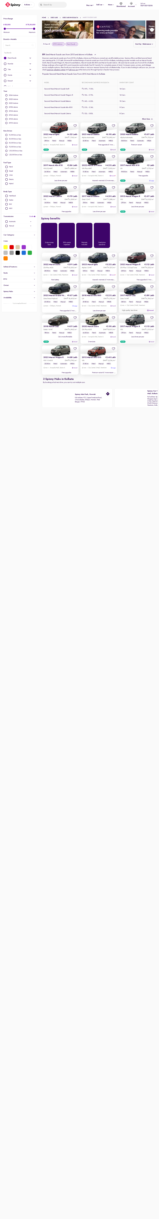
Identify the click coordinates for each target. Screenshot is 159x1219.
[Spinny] (13, 4)
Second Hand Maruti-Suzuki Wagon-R (58, 95)
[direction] (108, 394)
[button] (28, 5)
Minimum (6, 32)
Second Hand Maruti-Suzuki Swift (56, 89)
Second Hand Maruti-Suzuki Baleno (57, 101)
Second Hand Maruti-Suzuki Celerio (57, 114)
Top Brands (7, 53)
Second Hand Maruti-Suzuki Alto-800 (58, 107)
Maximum (32, 32)
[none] (18, 58)
